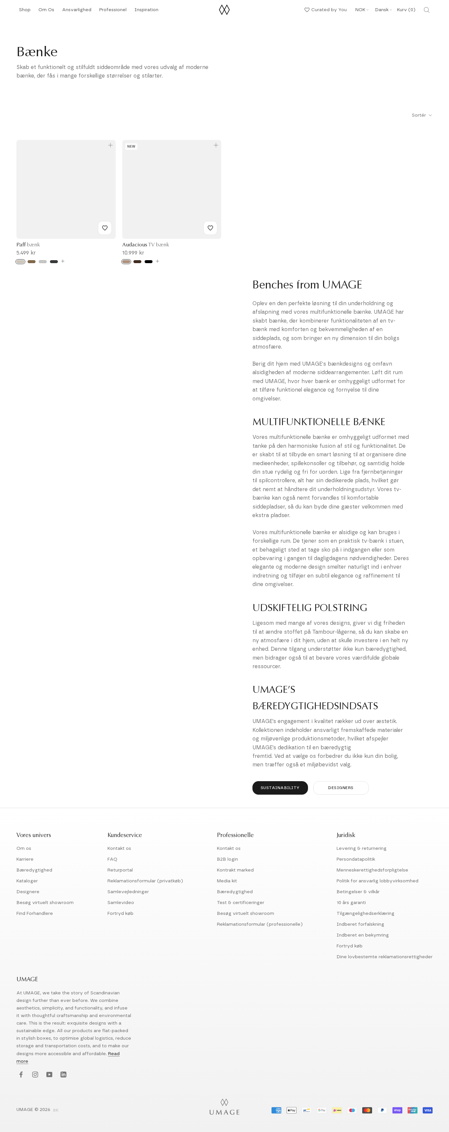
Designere (27, 892)
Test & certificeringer (240, 902)
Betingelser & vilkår (358, 892)
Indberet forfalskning (360, 924)
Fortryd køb (120, 913)
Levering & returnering (362, 848)
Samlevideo (120, 902)
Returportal (120, 870)
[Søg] (427, 10)
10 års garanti (351, 902)
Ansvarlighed (76, 12)
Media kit (227, 881)
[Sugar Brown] (31, 261)
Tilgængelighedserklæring (365, 913)
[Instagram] (34, 1075)
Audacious (145, 245)
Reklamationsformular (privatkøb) (145, 881)
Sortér (419, 115)
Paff (28, 245)
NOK (360, 10)
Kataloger (27, 881)
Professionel (113, 12)
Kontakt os (119, 848)
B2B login (227, 859)
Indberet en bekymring (363, 935)
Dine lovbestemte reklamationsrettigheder (385, 957)
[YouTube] (48, 1075)
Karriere (25, 859)
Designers (341, 788)
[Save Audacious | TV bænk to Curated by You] (210, 228)
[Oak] (126, 261)
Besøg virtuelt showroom (45, 902)
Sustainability (280, 788)
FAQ (112, 859)
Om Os (46, 12)
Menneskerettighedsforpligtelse (372, 870)
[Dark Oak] (137, 261)
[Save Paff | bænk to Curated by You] (105, 228)
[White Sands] (20, 261)
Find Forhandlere (34, 913)
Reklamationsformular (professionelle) (260, 924)
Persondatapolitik (356, 859)
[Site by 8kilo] (56, 1110)
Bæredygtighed (34, 870)
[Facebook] (20, 1075)
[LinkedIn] (62, 1075)
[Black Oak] (149, 261)
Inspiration (146, 12)
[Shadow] (54, 261)
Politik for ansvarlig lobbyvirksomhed (377, 881)
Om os (23, 848)
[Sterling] (43, 261)
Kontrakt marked (235, 870)
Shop (25, 12)
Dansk (382, 10)
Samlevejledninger (128, 892)
